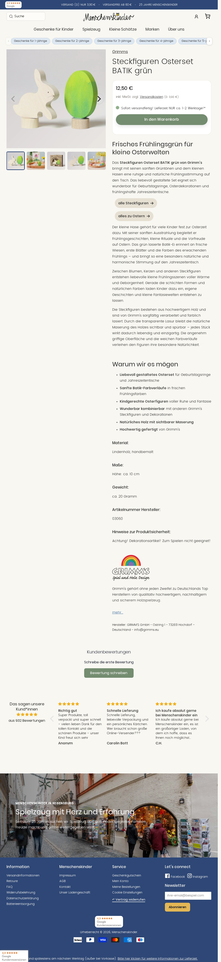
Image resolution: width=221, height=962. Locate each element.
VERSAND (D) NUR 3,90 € (78, 4)
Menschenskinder (124, 932)
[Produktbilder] (56, 98)
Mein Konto (120, 881)
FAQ (9, 887)
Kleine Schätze (123, 29)
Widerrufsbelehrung (20, 892)
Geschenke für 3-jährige (114, 41)
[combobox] (25, 16)
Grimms (120, 51)
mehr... (117, 612)
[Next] (99, 99)
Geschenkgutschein (126, 875)
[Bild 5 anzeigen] (97, 161)
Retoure (12, 881)
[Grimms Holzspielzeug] (131, 579)
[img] (26, 715)
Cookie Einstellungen (127, 892)
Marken (152, 29)
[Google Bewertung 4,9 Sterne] (14, 956)
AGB (62, 881)
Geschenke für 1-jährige (30, 41)
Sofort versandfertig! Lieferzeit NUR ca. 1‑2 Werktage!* (163, 108)
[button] (53, 719)
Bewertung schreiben (108, 672)
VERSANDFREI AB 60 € (117, 4)
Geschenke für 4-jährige (156, 41)
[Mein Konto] (196, 16)
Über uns (176, 29)
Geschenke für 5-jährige (198, 41)
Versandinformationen (22, 875)
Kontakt (65, 887)
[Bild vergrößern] (56, 98)
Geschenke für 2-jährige (72, 41)
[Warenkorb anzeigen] (208, 15)
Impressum (67, 875)
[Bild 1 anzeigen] (15, 161)
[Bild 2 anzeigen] (36, 161)
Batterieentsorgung (20, 904)
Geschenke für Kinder (54, 29)
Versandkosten (151, 96)
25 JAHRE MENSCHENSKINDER (158, 4)
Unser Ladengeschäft (74, 892)
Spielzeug (91, 29)
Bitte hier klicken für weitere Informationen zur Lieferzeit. (158, 958)
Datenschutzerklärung (22, 898)
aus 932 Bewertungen (27, 720)
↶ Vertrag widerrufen (128, 899)
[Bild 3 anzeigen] (56, 161)
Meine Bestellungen (126, 887)
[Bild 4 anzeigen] (76, 161)
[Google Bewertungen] (13, 4)
